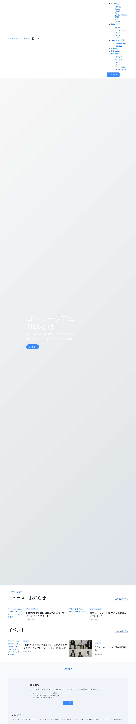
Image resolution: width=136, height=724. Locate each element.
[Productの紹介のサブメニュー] (122, 40)
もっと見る (33, 347)
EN (38, 38)
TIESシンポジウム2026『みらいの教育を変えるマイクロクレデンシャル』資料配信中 (45, 646)
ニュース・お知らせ (32, 609)
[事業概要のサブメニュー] (118, 24)
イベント (26, 641)
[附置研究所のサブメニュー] (119, 54)
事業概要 (35, 684)
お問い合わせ (113, 74)
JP (33, 38)
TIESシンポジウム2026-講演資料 (110, 649)
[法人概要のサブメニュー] (118, 4)
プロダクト (17, 714)
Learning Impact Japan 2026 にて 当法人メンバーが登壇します (45, 614)
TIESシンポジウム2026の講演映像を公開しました (108, 614)
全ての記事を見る (121, 599)
